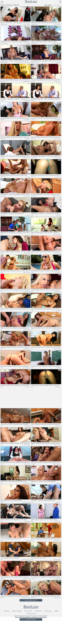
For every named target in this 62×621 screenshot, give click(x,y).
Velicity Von (57, 502)
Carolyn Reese (57, 597)
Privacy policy (48, 611)
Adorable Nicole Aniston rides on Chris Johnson (16, 271)
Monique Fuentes (26, 367)
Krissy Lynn (57, 81)
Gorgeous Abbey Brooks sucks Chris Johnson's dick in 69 (16, 347)
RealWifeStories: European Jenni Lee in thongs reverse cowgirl (46, 61)
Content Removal (31, 613)
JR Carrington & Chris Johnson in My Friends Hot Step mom (46, 290)
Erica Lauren (27, 291)
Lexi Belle (28, 215)
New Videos (47, 5)
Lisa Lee (28, 176)
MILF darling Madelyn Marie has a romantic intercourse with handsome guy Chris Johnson (16, 80)
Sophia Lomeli (27, 329)
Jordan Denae (27, 62)
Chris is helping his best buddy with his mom (45, 539)
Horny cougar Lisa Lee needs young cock (14, 175)
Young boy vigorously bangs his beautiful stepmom (46, 118)
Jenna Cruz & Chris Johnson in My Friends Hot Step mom (16, 424)
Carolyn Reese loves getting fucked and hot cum (46, 596)
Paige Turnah (57, 253)
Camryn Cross (57, 138)
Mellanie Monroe (56, 196)
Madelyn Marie (27, 81)
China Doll (27, 43)
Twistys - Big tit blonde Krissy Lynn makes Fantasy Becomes (46, 80)
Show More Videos (31, 600)
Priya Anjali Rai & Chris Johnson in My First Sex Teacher (46, 309)
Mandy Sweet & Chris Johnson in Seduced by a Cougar (46, 443)
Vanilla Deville (27, 119)
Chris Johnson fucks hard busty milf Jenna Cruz (46, 424)
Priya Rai (58, 310)
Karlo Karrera (57, 157)
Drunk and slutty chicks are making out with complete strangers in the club (46, 175)
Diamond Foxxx (26, 157)
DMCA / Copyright (17, 611)
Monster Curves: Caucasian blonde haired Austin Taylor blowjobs (46, 22)
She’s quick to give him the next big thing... (44, 520)
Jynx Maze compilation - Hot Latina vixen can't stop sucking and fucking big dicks (46, 156)
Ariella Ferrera (57, 234)
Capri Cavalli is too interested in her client (14, 520)
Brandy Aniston (26, 483)
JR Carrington (57, 291)
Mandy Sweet (57, 444)
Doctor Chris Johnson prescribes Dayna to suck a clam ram (16, 309)
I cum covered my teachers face (11, 539)
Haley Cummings (56, 43)
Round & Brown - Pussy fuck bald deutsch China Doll (16, 42)
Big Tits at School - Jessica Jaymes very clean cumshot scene (16, 22)
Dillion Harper (27, 196)
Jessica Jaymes (26, 24)
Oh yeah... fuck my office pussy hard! (43, 500)
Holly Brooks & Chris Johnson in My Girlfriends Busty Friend (46, 271)
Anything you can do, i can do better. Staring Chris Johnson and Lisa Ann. (46, 213)
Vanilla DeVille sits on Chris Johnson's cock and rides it (16, 118)
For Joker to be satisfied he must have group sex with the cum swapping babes (46, 577)
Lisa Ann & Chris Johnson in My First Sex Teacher (46, 366)
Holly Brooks (57, 272)
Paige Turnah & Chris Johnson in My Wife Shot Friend (16, 443)
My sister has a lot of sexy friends (11, 500)
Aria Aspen (58, 176)
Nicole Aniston (27, 272)
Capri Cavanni (27, 253)
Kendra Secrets (57, 559)
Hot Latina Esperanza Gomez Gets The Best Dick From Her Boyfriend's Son (16, 596)
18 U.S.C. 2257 (28, 611)
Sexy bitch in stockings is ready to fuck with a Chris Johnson (16, 232)
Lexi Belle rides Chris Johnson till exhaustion (15, 385)
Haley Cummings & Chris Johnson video (44, 42)
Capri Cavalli (27, 521)
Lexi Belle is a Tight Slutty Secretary (12, 213)
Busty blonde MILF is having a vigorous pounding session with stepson (46, 194)
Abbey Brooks (27, 348)
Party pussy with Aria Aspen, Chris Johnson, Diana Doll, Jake (46, 385)
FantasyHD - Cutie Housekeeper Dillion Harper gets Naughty (16, 194)
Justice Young (27, 578)
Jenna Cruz (27, 425)
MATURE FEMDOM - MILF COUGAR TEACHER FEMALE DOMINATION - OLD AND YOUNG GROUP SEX (46, 99)
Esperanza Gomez (26, 559)
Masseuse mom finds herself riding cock (14, 481)
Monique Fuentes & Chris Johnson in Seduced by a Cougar (16, 366)
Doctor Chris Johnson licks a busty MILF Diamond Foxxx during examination (16, 156)
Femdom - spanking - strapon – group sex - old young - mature (16, 99)
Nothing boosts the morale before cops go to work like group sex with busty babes (16, 577)
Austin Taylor (57, 24)
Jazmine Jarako (26, 502)
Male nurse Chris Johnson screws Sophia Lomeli (16, 328)
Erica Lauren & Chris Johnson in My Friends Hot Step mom (16, 290)
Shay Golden (27, 100)
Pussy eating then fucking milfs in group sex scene (46, 462)
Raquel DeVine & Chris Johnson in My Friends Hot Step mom (46, 328)
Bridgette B (27, 138)
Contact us (7, 611)
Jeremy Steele (20, 62)
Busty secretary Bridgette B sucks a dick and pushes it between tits (16, 137)
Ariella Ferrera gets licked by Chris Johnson (45, 232)
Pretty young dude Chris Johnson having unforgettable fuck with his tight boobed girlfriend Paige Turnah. (46, 252)
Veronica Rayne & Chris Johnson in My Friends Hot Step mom (46, 347)
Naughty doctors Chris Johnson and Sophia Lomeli (16, 462)
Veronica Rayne (57, 348)
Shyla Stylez (57, 119)
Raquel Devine (57, 329)
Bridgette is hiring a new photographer (43, 481)
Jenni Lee (58, 62)
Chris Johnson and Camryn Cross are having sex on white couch (46, 137)
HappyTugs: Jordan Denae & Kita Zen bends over (16, 61)
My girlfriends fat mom (38, 558)
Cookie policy (38, 611)
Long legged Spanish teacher (10, 558)
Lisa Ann (58, 215)
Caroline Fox (57, 578)
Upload (56, 611)
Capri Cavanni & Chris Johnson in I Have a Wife (15, 252)
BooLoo (31, 607)
